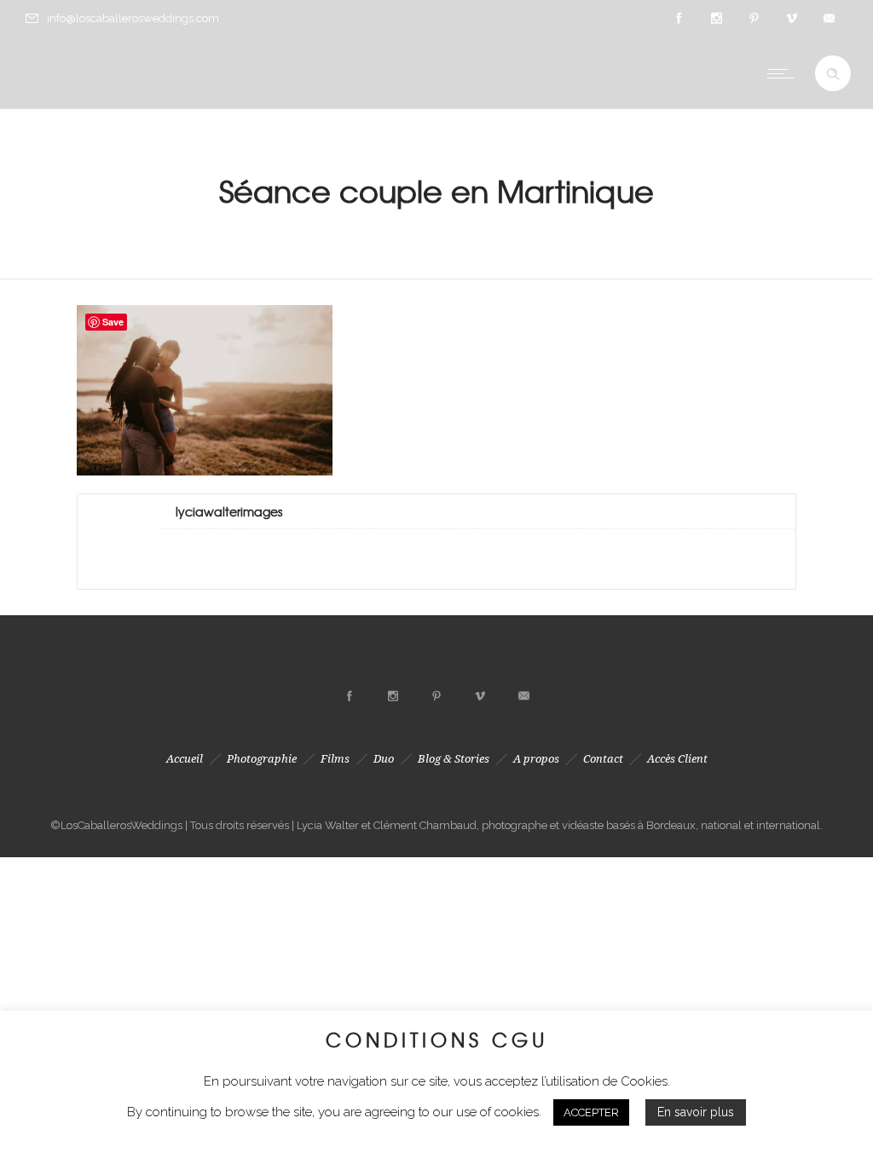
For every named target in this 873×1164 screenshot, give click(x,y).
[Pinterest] (753, 18)
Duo (383, 758)
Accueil (184, 758)
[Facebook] (678, 18)
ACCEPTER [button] (591, 1112)
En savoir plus (695, 1112)
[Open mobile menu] (784, 73)
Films (335, 758)
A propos (536, 758)
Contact (603, 758)
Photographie (262, 758)
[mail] (828, 18)
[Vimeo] (791, 18)
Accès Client (677, 758)
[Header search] (833, 74)
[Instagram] (716, 18)
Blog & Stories (453, 758)
